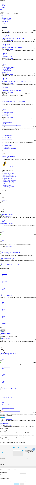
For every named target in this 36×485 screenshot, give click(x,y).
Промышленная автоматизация (7, 70)
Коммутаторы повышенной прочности (7, 174)
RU (1, 9)
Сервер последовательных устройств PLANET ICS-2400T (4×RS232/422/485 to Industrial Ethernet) (13, 101)
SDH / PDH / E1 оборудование (6, 22)
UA (0, 9)
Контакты (1, 462)
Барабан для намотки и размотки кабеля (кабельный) (9, 176)
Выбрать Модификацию (10, 31)
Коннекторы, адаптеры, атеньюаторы (7, 111)
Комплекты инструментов (6, 146)
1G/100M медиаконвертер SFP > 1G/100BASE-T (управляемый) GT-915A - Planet (10, 264)
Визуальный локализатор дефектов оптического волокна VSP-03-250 (10, 156)
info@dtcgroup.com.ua (2, 12)
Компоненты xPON (5, 113)
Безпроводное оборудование (6, 69)
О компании (3, 7)
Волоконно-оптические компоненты (28, 450)
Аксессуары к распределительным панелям (8, 137)
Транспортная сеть (5, 21)
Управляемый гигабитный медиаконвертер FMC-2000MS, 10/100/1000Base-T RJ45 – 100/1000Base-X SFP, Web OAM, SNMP (15, 233)
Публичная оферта (2, 464)
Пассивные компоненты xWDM (7, 114)
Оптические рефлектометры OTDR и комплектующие (9, 148)
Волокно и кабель (4, 183)
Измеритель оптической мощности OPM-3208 (7, 166)
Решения (3, 4)
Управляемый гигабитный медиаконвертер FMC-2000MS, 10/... (8, 242)
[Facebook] (0, 452)
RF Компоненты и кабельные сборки (7, 178)
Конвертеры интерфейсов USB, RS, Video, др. (8, 181)
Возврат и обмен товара (2, 458)
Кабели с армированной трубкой (7, 184)
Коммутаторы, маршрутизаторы (7, 19)
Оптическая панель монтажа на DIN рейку (5, 333)
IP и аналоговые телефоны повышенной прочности (9, 173)
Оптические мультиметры (6, 147)
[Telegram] (2, 452)
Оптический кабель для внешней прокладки (8, 186)
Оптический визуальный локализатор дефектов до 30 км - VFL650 (8, 353)
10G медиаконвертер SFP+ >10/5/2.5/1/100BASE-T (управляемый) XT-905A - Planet (10, 252)
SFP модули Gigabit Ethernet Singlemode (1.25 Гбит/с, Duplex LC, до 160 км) (9, 361)
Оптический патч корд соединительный (8, 112)
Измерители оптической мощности (7, 145)
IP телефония (4, 23)
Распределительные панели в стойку (7, 135)
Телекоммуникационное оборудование (6, 18)
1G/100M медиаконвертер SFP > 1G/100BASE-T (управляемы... (7, 295)
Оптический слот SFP (4, 200)
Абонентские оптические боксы (7, 136)
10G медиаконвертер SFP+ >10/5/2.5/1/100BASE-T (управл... (7, 258)
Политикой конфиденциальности (14, 470)
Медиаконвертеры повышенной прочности (8, 175)
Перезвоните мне (16, 13)
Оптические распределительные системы (29, 451)
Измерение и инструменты (27, 452)
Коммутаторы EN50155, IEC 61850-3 (7, 68)
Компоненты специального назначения (8, 172)
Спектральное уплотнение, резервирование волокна (9, 180)
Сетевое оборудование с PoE (6, 20)
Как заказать (3, 5)
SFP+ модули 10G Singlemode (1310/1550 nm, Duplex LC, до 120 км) (8, 388)
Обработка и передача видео (6, 179)
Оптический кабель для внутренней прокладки (8, 187)
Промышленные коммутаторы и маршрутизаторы (9, 67)
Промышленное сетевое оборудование (28, 449)
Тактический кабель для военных (7, 185)
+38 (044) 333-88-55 (28, 458)
